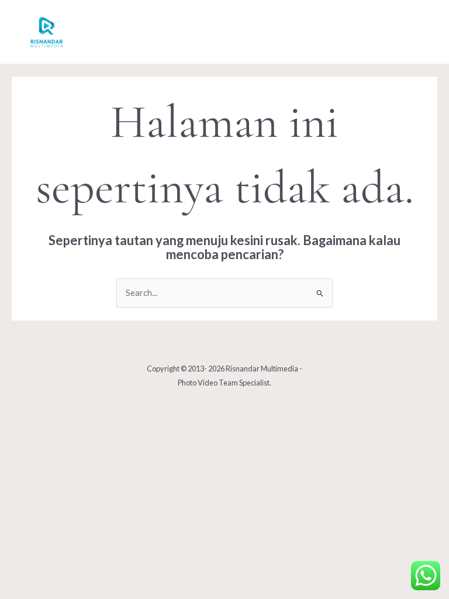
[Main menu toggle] (413, 32)
